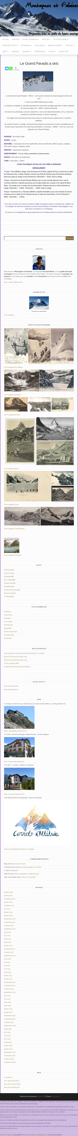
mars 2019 (7, 1042)
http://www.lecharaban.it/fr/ (14, 794)
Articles (45, 39)
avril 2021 (7, 969)
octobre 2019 (9, 1022)
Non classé (8, 580)
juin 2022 (7, 935)
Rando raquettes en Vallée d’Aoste (26, 874)
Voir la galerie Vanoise (12, 415)
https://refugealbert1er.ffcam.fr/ (15, 731)
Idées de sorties (55, 45)
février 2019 (8, 1046)
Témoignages (39, 51)
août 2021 (7, 959)
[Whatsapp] (11, 68)
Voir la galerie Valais (11, 469)
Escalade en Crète (18, 864)
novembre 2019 (9, 1019)
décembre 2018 (9, 1052)
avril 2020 (7, 1002)
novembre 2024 (9, 899)
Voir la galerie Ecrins (11, 504)
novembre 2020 (9, 985)
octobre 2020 (9, 989)
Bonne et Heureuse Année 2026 (15, 657)
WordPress (41, 1096)
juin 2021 (7, 962)
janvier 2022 (8, 945)
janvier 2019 (8, 1049)
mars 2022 (7, 942)
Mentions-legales (6, 1135)
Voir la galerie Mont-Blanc (13, 367)
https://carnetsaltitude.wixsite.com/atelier (19, 849)
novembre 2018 (9, 1056)
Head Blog (56, 1096)
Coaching (26, 51)
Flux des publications (11, 1081)
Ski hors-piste (9, 593)
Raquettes (7, 586)
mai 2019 (7, 1036)
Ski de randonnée (10, 590)
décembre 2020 (9, 982)
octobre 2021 (9, 952)
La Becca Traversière (28, 877)
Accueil (5, 39)
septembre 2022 (10, 929)
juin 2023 (7, 909)
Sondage (15, 51)
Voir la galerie (9, 315)
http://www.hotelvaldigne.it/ (14, 761)
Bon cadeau (40, 45)
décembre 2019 (9, 1016)
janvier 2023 (8, 915)
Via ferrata (7, 596)
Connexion (8, 1077)
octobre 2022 (9, 925)
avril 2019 (7, 1039)
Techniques (26, 45)
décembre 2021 (9, 949)
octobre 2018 (9, 1059)
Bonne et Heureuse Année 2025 (15, 660)
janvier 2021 (8, 979)
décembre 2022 (9, 919)
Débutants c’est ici (10, 45)
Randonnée (8, 583)
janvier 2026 (8, 892)
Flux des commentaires (12, 1084)
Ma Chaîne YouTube (11, 686)
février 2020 (8, 1009)
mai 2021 (7, 965)
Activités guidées (61, 39)
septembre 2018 (10, 1062)
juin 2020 (7, 996)
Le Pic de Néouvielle (11, 663)
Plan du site (64, 51)
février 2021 (8, 975)
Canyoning (8, 573)
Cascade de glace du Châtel (30, 867)
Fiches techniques (30, 39)
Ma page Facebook (11, 689)
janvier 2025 (8, 895)
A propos (16, 39)
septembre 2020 (10, 992)
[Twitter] (7, 68)
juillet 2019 (8, 1029)
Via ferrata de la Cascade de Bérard (17, 667)
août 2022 (7, 932)
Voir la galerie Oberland (12, 555)
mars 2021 (7, 972)
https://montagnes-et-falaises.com (35, 1135)
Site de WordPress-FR (12, 1087)
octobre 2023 (9, 905)
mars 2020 (7, 1006)
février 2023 (8, 912)
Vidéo (4, 51)
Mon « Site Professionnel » (13, 282)
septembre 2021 (9, 955)
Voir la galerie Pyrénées (12, 395)
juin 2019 (7, 1032)
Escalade (7, 576)
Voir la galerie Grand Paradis (14, 529)
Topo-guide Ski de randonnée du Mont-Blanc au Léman (24, 653)
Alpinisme (7, 570)
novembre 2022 (9, 922)
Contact (52, 51)
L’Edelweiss (14, 870)
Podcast (69, 45)
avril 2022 (7, 939)
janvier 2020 (8, 1012)
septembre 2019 (10, 1026)
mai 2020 (7, 999)
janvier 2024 (8, 902)
